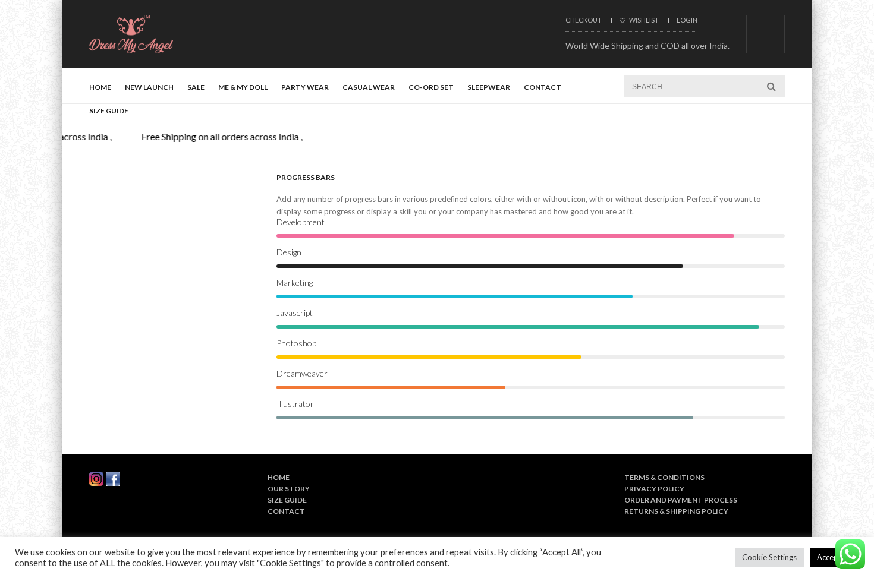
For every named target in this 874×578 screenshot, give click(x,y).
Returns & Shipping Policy (676, 511)
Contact (542, 87)
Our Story (289, 488)
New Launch (149, 87)
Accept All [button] (834, 557)
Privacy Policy (654, 488)
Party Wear (305, 87)
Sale (196, 87)
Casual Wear (368, 87)
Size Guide (108, 110)
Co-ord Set (431, 87)
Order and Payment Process (680, 499)
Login (687, 20)
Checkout (583, 20)
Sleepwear (488, 87)
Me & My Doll (243, 87)
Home (100, 87)
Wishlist (643, 20)
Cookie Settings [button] (769, 557)
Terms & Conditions (664, 477)
